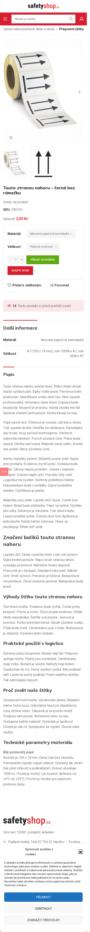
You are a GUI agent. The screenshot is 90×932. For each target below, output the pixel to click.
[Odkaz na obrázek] (26, 821)
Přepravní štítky (71, 29)
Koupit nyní (20, 270)
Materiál (14, 234)
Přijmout (43, 897)
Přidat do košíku (43, 259)
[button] (80, 852)
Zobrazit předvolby (43, 920)
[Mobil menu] (5, 19)
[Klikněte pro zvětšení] (11, 137)
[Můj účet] (81, 19)
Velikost (14, 247)
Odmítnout (43, 909)
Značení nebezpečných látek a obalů (27, 29)
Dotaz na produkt (15, 202)
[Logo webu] (43, 6)
